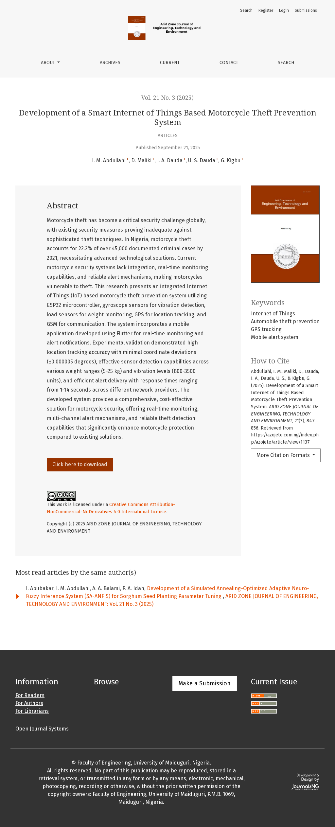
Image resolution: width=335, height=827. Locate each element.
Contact (229, 62)
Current (170, 62)
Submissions (306, 10)
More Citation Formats (283, 455)
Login (284, 10)
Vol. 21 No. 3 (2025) (167, 98)
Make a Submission (205, 683)
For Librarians (32, 711)
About (48, 62)
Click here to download (79, 464)
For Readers (29, 695)
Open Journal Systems (42, 729)
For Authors (29, 703)
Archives (110, 62)
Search (286, 62)
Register (265, 10)
